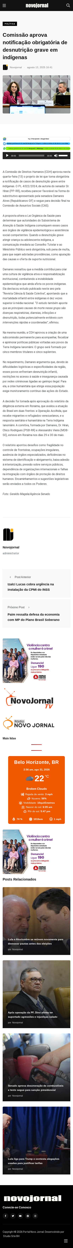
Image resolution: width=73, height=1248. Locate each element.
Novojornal (11, 547)
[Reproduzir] (7, 155)
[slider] (64, 155)
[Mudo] (56, 155)
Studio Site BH (11, 1236)
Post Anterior (23, 577)
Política (10, 24)
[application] (36, 155)
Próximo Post (16, 607)
